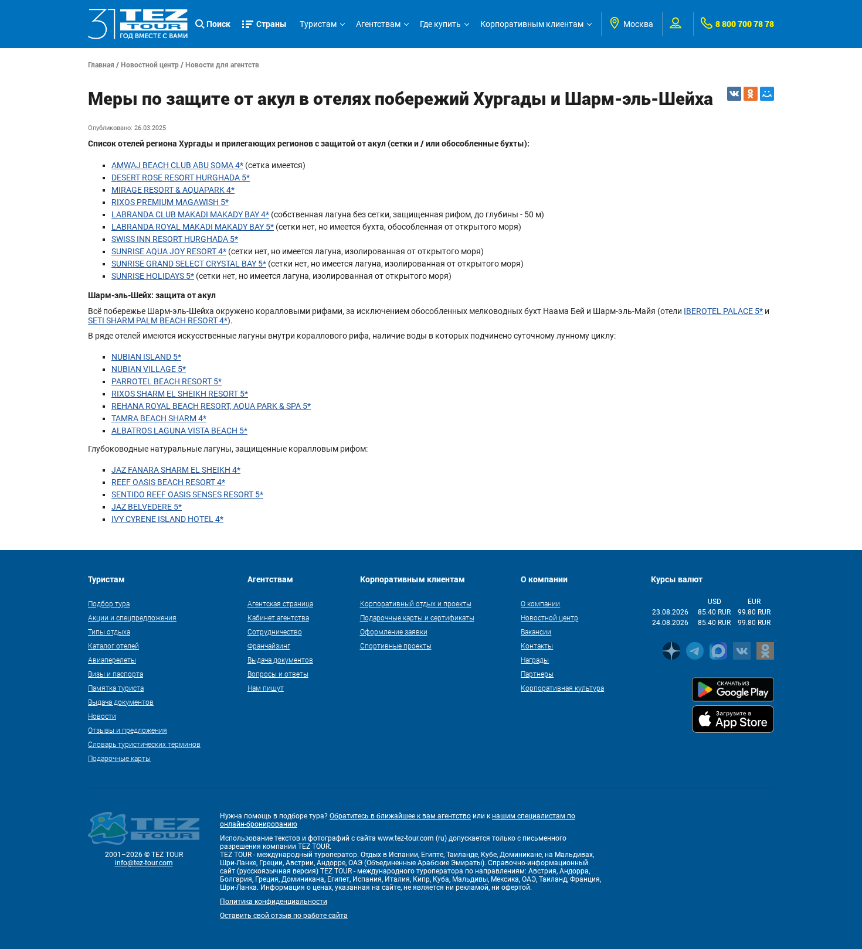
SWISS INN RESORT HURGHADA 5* (174, 239)
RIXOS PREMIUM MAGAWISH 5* (170, 202)
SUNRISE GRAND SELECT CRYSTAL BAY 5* (188, 263)
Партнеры (537, 673)
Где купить (440, 24)
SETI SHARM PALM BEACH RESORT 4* (158, 320)
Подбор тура (109, 603)
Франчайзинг (268, 645)
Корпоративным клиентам (531, 24)
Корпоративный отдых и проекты (415, 603)
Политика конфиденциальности (273, 901)
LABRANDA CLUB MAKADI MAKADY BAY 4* (190, 214)
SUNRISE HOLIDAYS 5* (152, 276)
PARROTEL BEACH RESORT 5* (166, 381)
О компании (540, 603)
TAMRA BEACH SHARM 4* (158, 418)
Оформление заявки (393, 631)
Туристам (318, 24)
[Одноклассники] (751, 94)
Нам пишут (265, 687)
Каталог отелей (113, 645)
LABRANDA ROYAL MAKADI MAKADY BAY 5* (192, 226)
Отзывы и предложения (127, 730)
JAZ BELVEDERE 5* (146, 506)
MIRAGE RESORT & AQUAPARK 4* (173, 189)
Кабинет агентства (278, 617)
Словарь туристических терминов (144, 744)
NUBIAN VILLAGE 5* (148, 369)
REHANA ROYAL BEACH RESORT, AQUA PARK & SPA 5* (211, 406)
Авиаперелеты (112, 659)
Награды (535, 659)
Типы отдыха (109, 631)
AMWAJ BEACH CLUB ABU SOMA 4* (177, 165)
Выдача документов (121, 701)
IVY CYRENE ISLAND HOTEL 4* (167, 519)
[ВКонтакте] (734, 94)
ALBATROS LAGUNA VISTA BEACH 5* (179, 430)
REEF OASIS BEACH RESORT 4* (168, 482)
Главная (101, 64)
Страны (271, 23)
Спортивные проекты (396, 645)
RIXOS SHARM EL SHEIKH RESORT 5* (179, 393)
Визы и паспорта (115, 673)
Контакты (537, 645)
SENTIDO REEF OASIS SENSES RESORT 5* (187, 494)
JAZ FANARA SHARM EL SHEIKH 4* (175, 469)
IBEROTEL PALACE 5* (723, 311)
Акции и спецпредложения (132, 617)
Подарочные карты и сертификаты (417, 617)
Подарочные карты (119, 758)
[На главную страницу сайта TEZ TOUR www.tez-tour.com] (138, 24)
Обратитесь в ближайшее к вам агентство (400, 816)
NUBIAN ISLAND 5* (146, 356)
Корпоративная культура (562, 687)
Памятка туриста (116, 687)
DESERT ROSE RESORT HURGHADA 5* (180, 177)
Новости (102, 716)
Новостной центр (150, 64)
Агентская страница (280, 603)
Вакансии (536, 631)
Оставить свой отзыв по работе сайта (284, 916)
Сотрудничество (274, 631)
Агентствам (378, 24)
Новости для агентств (222, 64)
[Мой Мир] (767, 94)
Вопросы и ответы (277, 673)
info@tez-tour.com (144, 863)
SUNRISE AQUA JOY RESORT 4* (168, 251)
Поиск (218, 23)
